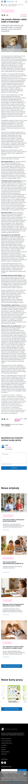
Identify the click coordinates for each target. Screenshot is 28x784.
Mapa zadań (4, 754)
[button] (2, 694)
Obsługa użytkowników (6, 743)
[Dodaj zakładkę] (7, 15)
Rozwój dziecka (7, 642)
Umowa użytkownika (6, 740)
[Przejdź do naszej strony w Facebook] (2, 763)
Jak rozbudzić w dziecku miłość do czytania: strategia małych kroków (13, 648)
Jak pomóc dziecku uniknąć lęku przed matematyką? (13, 520)
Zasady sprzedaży (5, 751)
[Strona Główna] (9, 1)
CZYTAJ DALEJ (6, 530)
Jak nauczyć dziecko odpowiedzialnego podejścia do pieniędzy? (13, 563)
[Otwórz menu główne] (2, 1)
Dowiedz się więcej (14, 781)
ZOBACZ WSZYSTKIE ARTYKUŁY (11, 666)
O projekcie (3, 745)
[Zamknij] (25, 774)
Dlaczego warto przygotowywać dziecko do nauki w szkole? (13, 605)
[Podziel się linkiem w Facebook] (2, 15)
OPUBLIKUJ (14, 468)
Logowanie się (26, 2)
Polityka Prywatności (6, 738)
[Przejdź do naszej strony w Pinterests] (5, 763)
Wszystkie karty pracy (11, 709)
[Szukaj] (16, 1)
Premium (3, 747)
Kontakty (3, 749)
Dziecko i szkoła (7, 600)
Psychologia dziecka (7, 11)
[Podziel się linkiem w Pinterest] (4, 15)
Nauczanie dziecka (8, 515)
